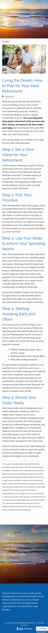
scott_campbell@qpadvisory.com (20, 563)
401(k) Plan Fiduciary (11, 47)
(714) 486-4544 (11, 560)
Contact (5, 41)
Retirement (9, 96)
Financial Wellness (10, 54)
